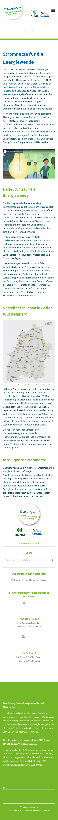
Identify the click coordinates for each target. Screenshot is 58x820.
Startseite (23, 543)
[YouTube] (29, 164)
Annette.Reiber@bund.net (29, 622)
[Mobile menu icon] (53, 10)
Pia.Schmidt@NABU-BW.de (29, 657)
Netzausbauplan (11, 399)
